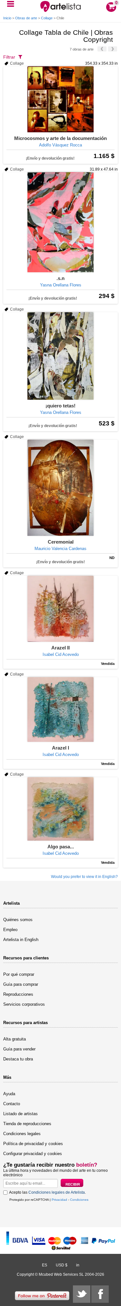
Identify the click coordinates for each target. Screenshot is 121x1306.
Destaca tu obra (18, 1059)
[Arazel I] (60, 709)
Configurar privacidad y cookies (32, 1153)
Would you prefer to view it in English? (84, 876)
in (77, 1265)
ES (44, 1265)
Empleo (10, 929)
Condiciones (79, 1199)
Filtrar (9, 57)
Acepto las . (47, 1192)
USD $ (61, 1265)
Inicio (7, 18)
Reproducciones (18, 994)
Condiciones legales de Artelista (56, 1192)
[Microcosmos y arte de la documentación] (60, 99)
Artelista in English (20, 939)
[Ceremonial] (60, 488)
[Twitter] (81, 1294)
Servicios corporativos (24, 1004)
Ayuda (9, 1093)
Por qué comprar (18, 974)
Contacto (11, 1103)
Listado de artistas (20, 1113)
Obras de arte (26, 18)
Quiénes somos (18, 919)
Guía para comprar (20, 984)
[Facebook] (100, 1294)
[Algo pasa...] (60, 809)
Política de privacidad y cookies (33, 1143)
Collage (47, 18)
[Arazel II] (60, 609)
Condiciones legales (22, 1133)
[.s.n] (60, 222)
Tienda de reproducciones (27, 1123)
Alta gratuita (14, 1039)
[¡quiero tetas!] (60, 356)
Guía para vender (19, 1049)
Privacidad (59, 1199)
